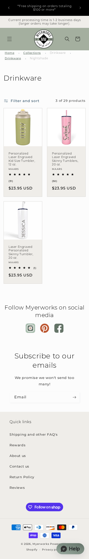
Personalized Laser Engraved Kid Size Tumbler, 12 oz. (22, 158)
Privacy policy (52, 549)
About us (17, 456)
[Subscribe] (74, 397)
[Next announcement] (80, 8)
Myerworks (41, 544)
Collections (32, 53)
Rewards (17, 445)
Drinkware (58, 53)
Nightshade (39, 58)
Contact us (19, 466)
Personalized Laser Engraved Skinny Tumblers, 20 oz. (65, 158)
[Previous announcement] (9, 8)
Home (9, 53)
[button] (9, 39)
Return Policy (21, 477)
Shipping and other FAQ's (33, 434)
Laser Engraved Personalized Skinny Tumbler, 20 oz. (21, 252)
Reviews (17, 488)
